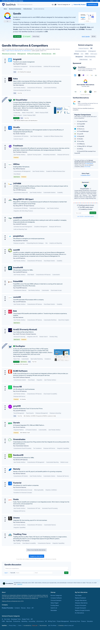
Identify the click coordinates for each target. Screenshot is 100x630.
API (33, 608)
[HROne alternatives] (10, 165)
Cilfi (46, 31)
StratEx (15, 29)
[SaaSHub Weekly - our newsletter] (52, 4)
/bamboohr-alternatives (10, 453)
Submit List (54, 608)
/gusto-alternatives (8, 497)
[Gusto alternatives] (10, 500)
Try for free (16, 118)
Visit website (17, 36)
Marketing (24, 621)
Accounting (32, 621)
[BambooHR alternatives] (10, 456)
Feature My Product (79, 4)
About (28, 608)
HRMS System (93, 53)
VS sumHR (80, 134)
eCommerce (40, 621)
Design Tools (25, 619)
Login (97, 0)
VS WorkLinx (80, 129)
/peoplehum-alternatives (10, 234)
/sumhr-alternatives (8, 248)
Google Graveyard (80, 608)
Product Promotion (7, 608)
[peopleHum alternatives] (10, 237)
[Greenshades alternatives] (10, 440)
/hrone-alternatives (8, 162)
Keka (88, 27)
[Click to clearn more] (50, 583)
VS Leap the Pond (82, 121)
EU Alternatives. (26, 50)
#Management (21, 53)
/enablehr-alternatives (9, 216)
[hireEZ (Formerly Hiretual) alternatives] (10, 330)
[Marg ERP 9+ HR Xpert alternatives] (10, 200)
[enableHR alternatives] (10, 218)
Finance (83, 621)
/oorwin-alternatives (9, 421)
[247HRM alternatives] (10, 184)
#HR (54, 53)
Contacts (17, 608)
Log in (6, 572)
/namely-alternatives (9, 467)
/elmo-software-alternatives (11, 369)
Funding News (55, 605)
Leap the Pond (62, 29)
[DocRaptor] (10, 347)
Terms (19, 625)
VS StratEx (80, 139)
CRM (3, 621)
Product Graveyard (80, 605)
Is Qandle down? (85, 175)
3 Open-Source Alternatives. (13, 50)
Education (90, 621)
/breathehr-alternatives (9, 265)
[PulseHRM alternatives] (10, 282)
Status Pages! (54, 603)
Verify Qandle (86, 36)
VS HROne (80, 149)
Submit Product (92, 4)
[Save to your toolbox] (7, 21)
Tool (90, 59)
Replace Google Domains (82, 610)
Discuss (23, 608)
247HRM (82, 29)
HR (91, 48)
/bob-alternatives (8, 309)
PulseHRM (71, 29)
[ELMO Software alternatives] (10, 371)
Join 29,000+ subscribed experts (85, 216)
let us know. (88, 166)
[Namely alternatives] (10, 469)
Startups (21, 0)
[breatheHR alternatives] (10, 268)
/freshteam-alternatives (10, 144)
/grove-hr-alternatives (9, 385)
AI (2, 619)
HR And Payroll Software (80, 51)
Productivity (16, 621)
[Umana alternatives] (10, 518)
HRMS (86, 53)
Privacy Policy (12, 625)
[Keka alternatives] (10, 79)
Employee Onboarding (83, 48)
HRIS (82, 53)
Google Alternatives (80, 600)
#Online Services (46, 53)
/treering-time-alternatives (11, 532)
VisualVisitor (85, 189)
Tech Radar (78, 595)
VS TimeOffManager (83, 131)
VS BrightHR (80, 136)
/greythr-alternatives (9, 404)
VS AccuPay (80, 141)
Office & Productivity (90, 56)
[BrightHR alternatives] (10, 60)
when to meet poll (68, 625)
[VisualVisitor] (10, 100)
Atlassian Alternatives (81, 603)
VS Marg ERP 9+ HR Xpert (84, 146)
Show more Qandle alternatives (36, 550)
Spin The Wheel (52, 625)
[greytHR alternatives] (10, 407)
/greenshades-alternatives (10, 437)
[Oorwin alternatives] (10, 423)
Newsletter (54, 610)
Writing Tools (52, 621)
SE (10, 128)
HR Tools (76, 53)
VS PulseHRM (81, 124)
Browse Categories (56, 595)
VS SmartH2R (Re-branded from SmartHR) (85, 152)
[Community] (55, 4)
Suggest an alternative (36, 556)
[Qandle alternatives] (7, 16)
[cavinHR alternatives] (10, 298)
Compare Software (56, 598)
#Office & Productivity (33, 53)
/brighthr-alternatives (9, 57)
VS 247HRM (80, 126)
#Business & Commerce (9, 53)
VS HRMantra (81, 144)
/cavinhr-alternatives (9, 295)
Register (92, 0)
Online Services (83, 59)
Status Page (36, 36)
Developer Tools (16, 619)
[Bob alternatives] (10, 311)
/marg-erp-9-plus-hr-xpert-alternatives (14, 197)
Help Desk (9, 621)
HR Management (92, 51)
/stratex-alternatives (9, 125)
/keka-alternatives (8, 77)
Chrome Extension (56, 600)
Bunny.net (34, 625)
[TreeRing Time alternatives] (10, 535)
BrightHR (83, 27)
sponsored (19, 584)
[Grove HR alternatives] (10, 387)
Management (79, 56)
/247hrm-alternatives (9, 181)
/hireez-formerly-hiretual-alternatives (14, 327)
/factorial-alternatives (9, 481)
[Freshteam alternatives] (10, 146)
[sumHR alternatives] (10, 250)
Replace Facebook (80, 598)
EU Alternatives (89, 163)
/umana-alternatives (9, 516)
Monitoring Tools (75, 621)
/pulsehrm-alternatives (9, 279)
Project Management (63, 621)
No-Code (7, 619)
